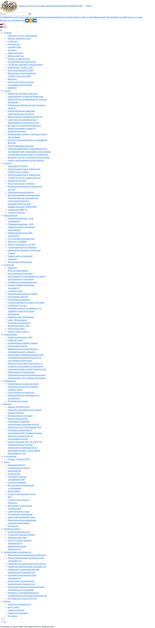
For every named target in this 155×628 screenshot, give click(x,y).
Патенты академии (17, 482)
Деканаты (12, 267)
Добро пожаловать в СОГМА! (21, 244)
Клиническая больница (19, 531)
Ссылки (7, 90)
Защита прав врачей (17, 418)
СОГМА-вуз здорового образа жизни (25, 64)
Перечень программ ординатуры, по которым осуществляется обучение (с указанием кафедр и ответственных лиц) (27, 366)
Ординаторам (10, 334)
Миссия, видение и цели (19, 38)
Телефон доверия (16, 610)
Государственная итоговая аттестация (26, 302)
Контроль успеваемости (19, 604)
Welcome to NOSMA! (17, 241)
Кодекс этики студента (18, 331)
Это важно (13, 616)
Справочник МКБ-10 (17, 209)
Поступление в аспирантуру (21, 238)
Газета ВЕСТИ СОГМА (18, 166)
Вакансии (99, 17)
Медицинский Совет (17, 537)
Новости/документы (65, 17)
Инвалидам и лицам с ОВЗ (20, 67)
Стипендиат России (17, 305)
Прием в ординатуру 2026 (20, 337)
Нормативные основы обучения (23, 383)
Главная (7, 32)
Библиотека (10, 17)
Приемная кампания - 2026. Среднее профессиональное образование (21, 227)
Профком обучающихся (19, 322)
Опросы (79, 17)
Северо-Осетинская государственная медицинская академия (47, 5)
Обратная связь (15, 53)
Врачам (7, 404)
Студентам (9, 264)
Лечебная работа (12, 529)
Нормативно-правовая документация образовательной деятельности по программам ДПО (24, 424)
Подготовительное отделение (22, 247)
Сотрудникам (10, 456)
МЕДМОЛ (12, 87)
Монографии (14, 491)
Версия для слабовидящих (12, 20)
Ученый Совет (14, 47)
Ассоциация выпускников (20, 85)
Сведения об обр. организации (22, 35)
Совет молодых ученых (19, 511)
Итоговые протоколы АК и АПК (22, 598)
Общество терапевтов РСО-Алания (24, 410)
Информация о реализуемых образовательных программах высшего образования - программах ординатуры (27, 375)
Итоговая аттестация (18, 401)
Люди (2, 17)
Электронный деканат (18, 270)
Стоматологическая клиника (21, 534)
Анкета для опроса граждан (21, 82)
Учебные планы (15, 291)
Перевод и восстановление (21, 317)
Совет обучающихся (17, 320)
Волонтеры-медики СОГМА (20, 70)
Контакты (12, 50)
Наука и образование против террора (26, 160)
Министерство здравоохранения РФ (25, 116)
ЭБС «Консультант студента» (21, 183)
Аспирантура (14, 473)
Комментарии (118, 17)
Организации (34, 17)
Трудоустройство (16, 412)
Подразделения (48, 17)
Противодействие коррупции (22, 61)
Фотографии (89, 17)
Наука (6, 462)
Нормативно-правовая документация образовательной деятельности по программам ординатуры (26, 357)
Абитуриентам (11, 215)
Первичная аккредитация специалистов (27, 566)
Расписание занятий (17, 296)
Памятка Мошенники (18, 613)
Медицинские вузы (17, 131)
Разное (7, 601)
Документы (13, 526)
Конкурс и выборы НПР (19, 58)
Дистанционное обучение (20, 273)
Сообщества (22, 17)
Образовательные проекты (21, 192)
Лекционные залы (16, 328)
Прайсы (107, 17)
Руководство (14, 44)
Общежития (13, 314)
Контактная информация (20, 262)
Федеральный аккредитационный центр (27, 555)
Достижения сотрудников (20, 514)
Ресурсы (8, 163)
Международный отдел (19, 325)
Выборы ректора (16, 56)
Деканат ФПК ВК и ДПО (19, 407)
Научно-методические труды (21, 517)
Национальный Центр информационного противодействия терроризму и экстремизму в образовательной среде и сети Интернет (29, 151)
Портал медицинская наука (21, 145)
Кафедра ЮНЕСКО (16, 465)
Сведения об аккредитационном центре (27, 563)
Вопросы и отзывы (133, 17)
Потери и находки (16, 212)
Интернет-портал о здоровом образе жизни (29, 157)
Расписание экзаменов (19, 299)
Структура (12, 41)
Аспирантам (10, 381)
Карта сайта (13, 607)
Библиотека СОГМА (17, 180)
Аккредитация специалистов (17, 552)
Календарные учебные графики (23, 293)
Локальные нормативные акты (22, 282)
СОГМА (79, 5)
